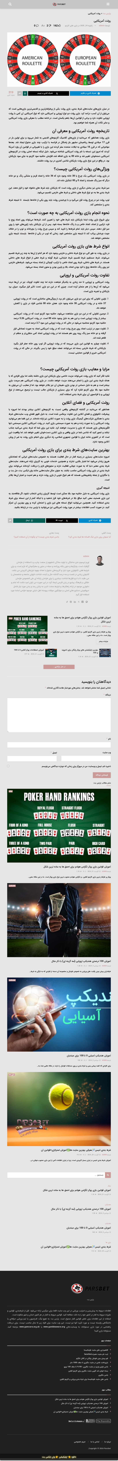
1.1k (78, 626)
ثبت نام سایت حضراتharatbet (96, 1354)
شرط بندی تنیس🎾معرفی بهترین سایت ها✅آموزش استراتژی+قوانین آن (76, 1150)
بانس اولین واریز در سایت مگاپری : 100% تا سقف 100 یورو (86, 1366)
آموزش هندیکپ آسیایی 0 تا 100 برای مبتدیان (89, 1055)
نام (108, 738)
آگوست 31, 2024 (93, 626)
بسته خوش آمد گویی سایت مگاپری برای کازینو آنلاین (88, 1371)
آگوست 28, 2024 (93, 1155)
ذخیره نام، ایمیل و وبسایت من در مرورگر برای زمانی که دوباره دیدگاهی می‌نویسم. (76, 766)
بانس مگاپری (103, 1375)
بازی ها (11, 1075)
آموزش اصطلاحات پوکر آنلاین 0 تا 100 (29, 650)
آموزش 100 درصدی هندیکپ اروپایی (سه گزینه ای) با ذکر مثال (81, 961)
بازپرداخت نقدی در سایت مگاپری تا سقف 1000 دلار (89, 1362)
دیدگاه (107, 695)
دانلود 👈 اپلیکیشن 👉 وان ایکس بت (59, 1457)
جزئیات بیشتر (103, 641)
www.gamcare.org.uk (29, 1326)
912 (78, 1155)
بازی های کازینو (71, 25)
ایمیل (53, 752)
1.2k (79, 966)
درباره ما (107, 1441)
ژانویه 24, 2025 (86, 25)
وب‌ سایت (106, 752)
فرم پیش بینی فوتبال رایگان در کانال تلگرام (92, 1358)
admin (102, 25)
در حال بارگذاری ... (59, 667)
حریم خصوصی (79, 1441)
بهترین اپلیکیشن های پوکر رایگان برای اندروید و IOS (80, 651)
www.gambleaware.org (54, 1326)
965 (79, 1060)
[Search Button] (108, 1175)
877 (26, 654)
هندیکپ (12, 886)
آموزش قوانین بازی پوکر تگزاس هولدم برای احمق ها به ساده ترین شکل (77, 867)
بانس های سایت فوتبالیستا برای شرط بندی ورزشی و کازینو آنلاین (84, 1379)
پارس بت (107, 13)
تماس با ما (95, 1441)
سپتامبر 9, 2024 (93, 966)
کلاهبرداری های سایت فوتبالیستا (96, 1350)
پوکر (10, 618)
